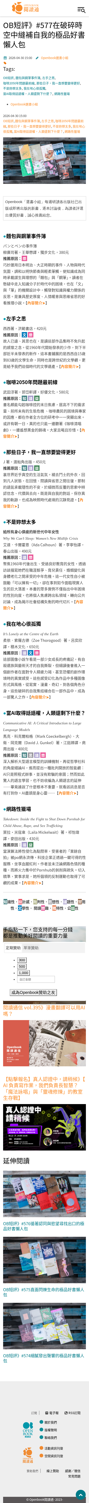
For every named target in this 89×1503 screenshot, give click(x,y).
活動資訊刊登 (53, 1448)
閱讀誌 (29, 1429)
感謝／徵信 (73, 1471)
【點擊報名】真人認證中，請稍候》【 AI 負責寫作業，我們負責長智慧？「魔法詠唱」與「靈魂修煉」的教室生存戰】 (44, 1088)
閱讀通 (29, 1454)
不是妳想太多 (12, 88)
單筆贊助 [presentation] (31, 948)
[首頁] (25, 8)
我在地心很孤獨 (34, 88)
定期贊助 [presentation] (13, 948)
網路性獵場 (62, 93)
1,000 (23, 973)
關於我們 (50, 1422)
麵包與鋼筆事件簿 (28, 77)
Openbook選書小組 (54, 58)
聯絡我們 (50, 1437)
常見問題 (74, 1476)
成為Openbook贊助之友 (33, 992)
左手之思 (48, 77)
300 (22, 960)
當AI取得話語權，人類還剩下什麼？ (27, 93)
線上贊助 (53, 1471)
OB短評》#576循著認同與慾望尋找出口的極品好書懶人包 (43, 1226)
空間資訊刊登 (53, 1456)
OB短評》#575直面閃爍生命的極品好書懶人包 (43, 1292)
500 (22, 966)
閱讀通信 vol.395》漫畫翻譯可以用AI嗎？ (44, 1010)
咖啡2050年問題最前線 (19, 83)
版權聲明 (50, 1430)
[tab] (13, 948)
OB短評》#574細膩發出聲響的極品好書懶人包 (43, 1358)
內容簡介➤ (36, 302)
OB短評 (8, 77)
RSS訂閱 (75, 1413)
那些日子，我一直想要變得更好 (58, 83)
